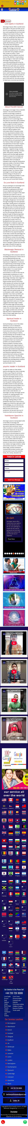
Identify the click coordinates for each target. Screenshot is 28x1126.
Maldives (4, 822)
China (17, 802)
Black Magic (7, 1006)
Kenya (17, 910)
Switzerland (4, 843)
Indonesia (17, 808)
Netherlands (11, 849)
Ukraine (24, 863)
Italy (17, 855)
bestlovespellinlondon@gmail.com (16, 1094)
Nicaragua (4, 883)
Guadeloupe (5, 979)
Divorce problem (17, 998)
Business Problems (18, 1008)
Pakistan (17, 828)
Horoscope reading (18, 1004)
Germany (11, 835)
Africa (24, 973)
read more (11, 537)
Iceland (10, 855)
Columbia (4, 896)
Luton (9, 1057)
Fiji (17, 924)
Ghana (17, 904)
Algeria (4, 910)
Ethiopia (11, 910)
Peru (11, 896)
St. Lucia (4, 967)
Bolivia (17, 896)
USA (4, 802)
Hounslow (10, 1080)
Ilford (9, 1084)
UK (4, 835)
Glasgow (10, 1036)
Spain (24, 835)
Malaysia (4, 814)
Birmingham (11, 1023)
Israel (17, 930)
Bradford (10, 1040)
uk (8, 1043)
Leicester (10, 1053)
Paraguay (17, 875)
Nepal (4, 828)
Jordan (17, 849)
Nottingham (11, 1063)
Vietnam (11, 822)
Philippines (11, 808)
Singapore (11, 828)
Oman (10, 883)
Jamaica (4, 890)
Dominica (11, 890)
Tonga (10, 924)
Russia (10, 843)
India (24, 822)
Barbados (24, 967)
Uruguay (24, 890)
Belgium (4, 855)
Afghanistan (24, 828)
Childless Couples (17, 1006)
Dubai (17, 973)
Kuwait (10, 938)
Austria (24, 855)
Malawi (10, 916)
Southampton (11, 1067)
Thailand (24, 814)
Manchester (11, 1026)
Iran (24, 883)
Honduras (17, 890)
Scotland (10, 1033)
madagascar (11, 973)
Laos (17, 822)
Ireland (10, 961)
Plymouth (10, 1070)
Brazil (10, 875)
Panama (17, 967)
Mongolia (11, 814)
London (9, 1060)
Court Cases (16, 996)
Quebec (24, 802)
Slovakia (24, 849)
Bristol (9, 1030)
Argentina (24, 875)
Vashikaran (10, 518)
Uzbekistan (4, 869)
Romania (11, 863)
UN (4, 954)
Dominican (11, 967)
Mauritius (17, 954)
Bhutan (17, 814)
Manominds (20, 1108)
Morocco (4, 916)
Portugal (17, 863)
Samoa (24, 924)
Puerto (4, 973)
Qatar (24, 954)
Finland (4, 863)
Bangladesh (5, 808)
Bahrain (17, 938)
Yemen (10, 930)
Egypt (10, 904)
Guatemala (17, 883)
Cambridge (11, 1073)
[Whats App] (25, 1122)
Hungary (24, 843)
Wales (9, 1050)
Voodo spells (16, 1010)
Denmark (17, 869)
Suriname (17, 961)
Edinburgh (10, 1047)
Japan (24, 869)
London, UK (16, 1100)
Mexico (24, 896)
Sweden (17, 835)
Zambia (24, 910)
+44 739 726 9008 (14, 993)
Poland (4, 849)
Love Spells (7, 996)
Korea (4, 875)
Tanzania (17, 916)
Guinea (24, 904)
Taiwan (24, 808)
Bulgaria (17, 843)
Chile (4, 904)
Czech (24, 938)
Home (2, 21)
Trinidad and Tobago (11, 981)
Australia (24, 916)
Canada (11, 802)
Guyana (24, 961)
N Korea (11, 954)
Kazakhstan (11, 869)
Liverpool (10, 1077)
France (4, 961)
